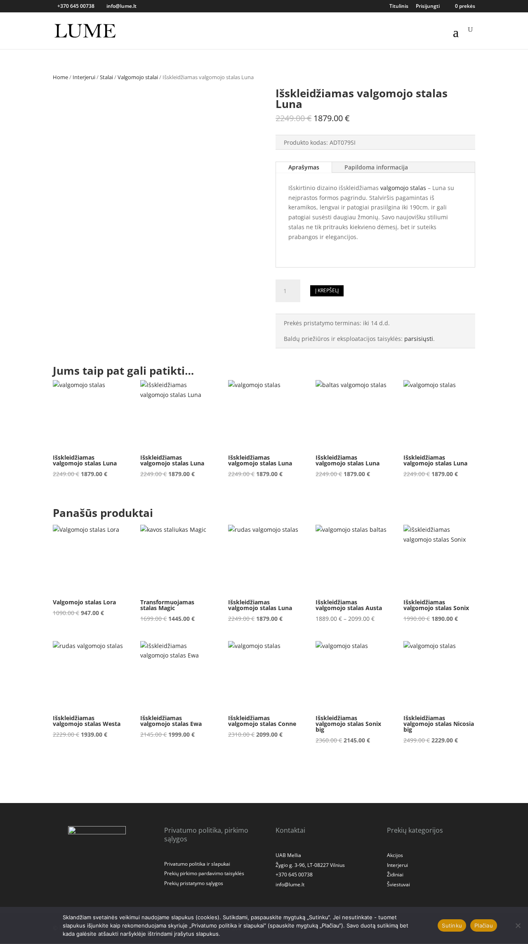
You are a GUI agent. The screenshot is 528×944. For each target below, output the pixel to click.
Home (60, 77)
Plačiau (483, 925)
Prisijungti (428, 6)
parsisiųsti (418, 339)
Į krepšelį (327, 290)
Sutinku (452, 925)
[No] (518, 925)
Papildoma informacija (376, 167)
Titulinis (398, 6)
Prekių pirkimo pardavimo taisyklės (204, 873)
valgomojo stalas (402, 188)
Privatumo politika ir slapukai (197, 863)
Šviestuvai (398, 884)
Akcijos (395, 855)
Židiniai (395, 874)
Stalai (106, 77)
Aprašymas (303, 167)
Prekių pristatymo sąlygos (193, 883)
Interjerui (84, 77)
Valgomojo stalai (138, 77)
